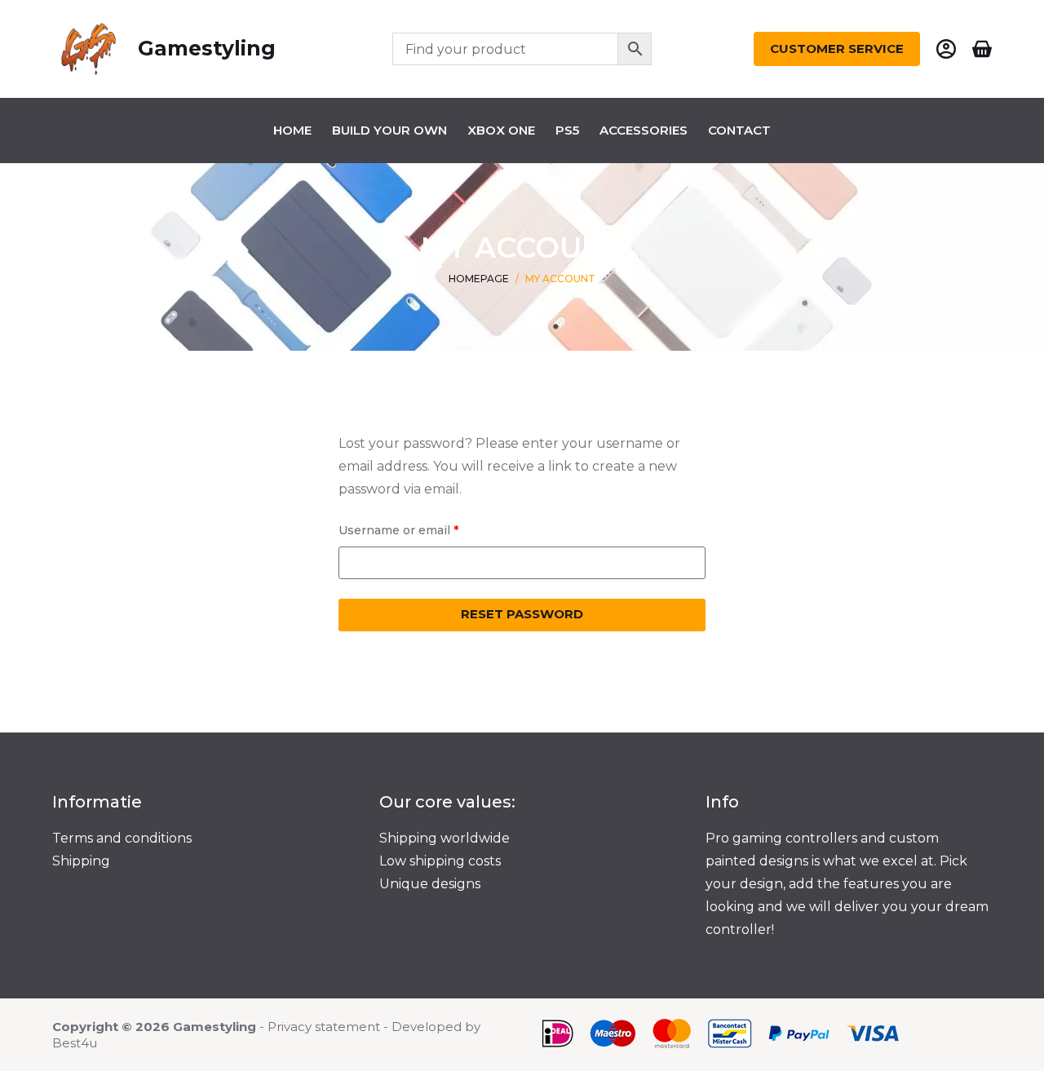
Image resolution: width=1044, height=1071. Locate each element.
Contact (739, 130)
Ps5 (567, 130)
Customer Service (837, 48)
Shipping (81, 861)
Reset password (522, 614)
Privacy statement (324, 1026)
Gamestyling (207, 48)
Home (292, 130)
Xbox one (501, 130)
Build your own (389, 130)
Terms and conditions (122, 838)
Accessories (643, 130)
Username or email (424, 530)
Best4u (74, 1043)
